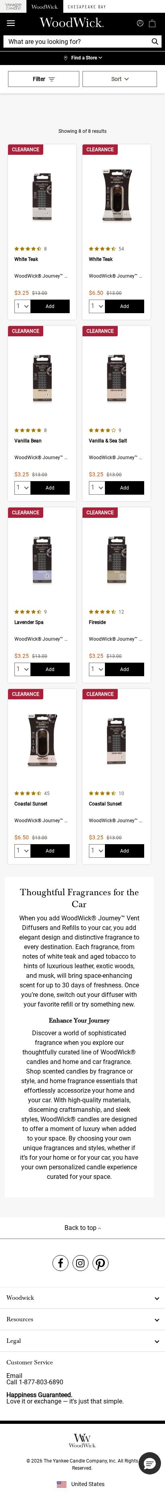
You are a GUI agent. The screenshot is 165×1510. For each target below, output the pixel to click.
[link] (82, 58)
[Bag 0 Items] (152, 23)
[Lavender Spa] (42, 595)
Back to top (81, 1228)
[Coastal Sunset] (42, 776)
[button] (150, 1463)
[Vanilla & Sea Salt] (116, 413)
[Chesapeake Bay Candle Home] (86, 6)
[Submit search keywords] (140, 22)
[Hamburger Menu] (10, 23)
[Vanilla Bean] (42, 413)
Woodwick (20, 1298)
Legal (13, 1341)
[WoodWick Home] (45, 6)
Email (14, 1376)
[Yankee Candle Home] (13, 7)
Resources (19, 1319)
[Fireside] (116, 595)
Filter (39, 79)
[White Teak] (42, 232)
